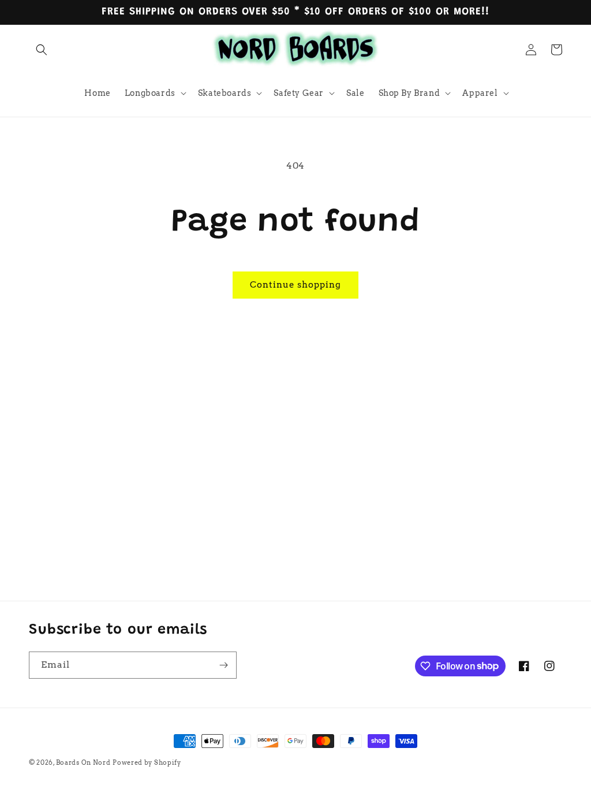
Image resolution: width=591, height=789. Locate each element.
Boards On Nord (83, 762)
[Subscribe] (223, 665)
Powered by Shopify (147, 762)
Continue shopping (295, 285)
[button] (41, 49)
